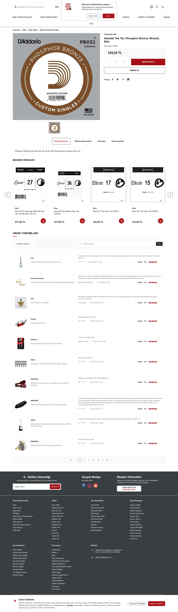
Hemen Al (134, 70)
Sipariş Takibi (56, 578)
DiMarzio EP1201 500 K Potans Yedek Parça (46, 445)
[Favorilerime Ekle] (43, 200)
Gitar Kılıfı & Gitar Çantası (22, 525)
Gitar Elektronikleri (49, 17)
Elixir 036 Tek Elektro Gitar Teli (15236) (66, 212)
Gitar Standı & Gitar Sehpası (23, 516)
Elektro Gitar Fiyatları (20, 555)
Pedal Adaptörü (96, 530)
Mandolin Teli (56, 525)
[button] (7, 194)
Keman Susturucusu (137, 513)
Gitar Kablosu (17, 522)
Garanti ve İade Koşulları (60, 561)
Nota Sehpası (17, 527)
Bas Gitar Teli (56, 511)
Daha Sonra (94, 16)
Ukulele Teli (56, 527)
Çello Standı (134, 522)
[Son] (107, 460)
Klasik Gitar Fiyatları (20, 558)
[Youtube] (95, 485)
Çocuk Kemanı (18, 569)
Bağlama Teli (56, 519)
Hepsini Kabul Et (156, 604)
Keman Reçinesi (136, 511)
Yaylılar (166, 17)
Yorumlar (102, 141)
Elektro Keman (18, 575)
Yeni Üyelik (56, 589)
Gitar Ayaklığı (17, 519)
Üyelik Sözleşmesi (58, 583)
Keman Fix (134, 539)
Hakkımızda (56, 550)
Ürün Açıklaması (61, 141)
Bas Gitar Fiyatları (19, 561)
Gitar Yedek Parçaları (22, 17)
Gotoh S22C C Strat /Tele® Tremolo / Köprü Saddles (49, 364)
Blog (53, 555)
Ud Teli (54, 530)
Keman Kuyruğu (136, 536)
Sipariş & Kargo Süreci (60, 575)
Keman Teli (56, 522)
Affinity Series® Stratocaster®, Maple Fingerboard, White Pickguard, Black (51, 425)
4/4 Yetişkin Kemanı (20, 572)
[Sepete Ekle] (43, 220)
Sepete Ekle (148, 62)
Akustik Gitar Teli (58, 513)
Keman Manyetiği (136, 527)
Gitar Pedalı (95, 513)
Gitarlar (126, 17)
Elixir (17, 208)
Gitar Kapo (16, 530)
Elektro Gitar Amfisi (97, 508)
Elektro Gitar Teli (57, 508)
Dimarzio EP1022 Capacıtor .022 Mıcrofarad (46, 343)
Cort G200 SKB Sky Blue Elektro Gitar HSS (46, 262)
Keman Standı (135, 519)
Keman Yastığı (135, 505)
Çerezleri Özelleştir (137, 604)
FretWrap (16, 513)
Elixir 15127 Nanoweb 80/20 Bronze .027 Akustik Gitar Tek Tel (29, 212)
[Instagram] (90, 485)
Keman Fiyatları (18, 567)
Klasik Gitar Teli (57, 516)
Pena (15, 505)
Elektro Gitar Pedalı (98, 516)
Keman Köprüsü (136, 525)
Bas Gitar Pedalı (96, 519)
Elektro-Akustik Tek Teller (49, 30)
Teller (24, 30)
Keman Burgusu (136, 530)
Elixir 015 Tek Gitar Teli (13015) (145, 211)
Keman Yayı (134, 516)
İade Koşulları (118, 141)
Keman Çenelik (135, 533)
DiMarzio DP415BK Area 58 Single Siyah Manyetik (48, 405)
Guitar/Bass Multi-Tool (38, 323)
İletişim (54, 553)
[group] (56, 76)
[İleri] (102, 460)
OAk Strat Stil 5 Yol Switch (40, 303)
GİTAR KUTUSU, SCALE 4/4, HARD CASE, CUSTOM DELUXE (49, 384)
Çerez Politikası (57, 569)
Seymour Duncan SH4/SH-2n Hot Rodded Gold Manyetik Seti (52, 282)
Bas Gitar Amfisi (96, 511)
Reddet (70, 605)
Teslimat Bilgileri (57, 581)
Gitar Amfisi (95, 505)
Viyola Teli (55, 536)
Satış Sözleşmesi (58, 558)
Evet (108, 16)
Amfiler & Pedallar (146, 17)
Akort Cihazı (17, 508)
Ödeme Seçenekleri (83, 141)
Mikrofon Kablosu (97, 527)
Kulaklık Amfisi (96, 522)
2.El (91, 23)
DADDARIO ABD (110, 34)
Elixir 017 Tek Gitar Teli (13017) (106, 211)
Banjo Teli (55, 539)
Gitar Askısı (17, 511)
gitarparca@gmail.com (103, 557)
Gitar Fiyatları (17, 550)
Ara (159, 244)
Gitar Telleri (33, 30)
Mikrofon (94, 525)
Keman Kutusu (135, 508)
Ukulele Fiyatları (18, 564)
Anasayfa (16, 30)
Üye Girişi (55, 586)
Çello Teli (55, 533)
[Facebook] (84, 485)
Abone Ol (55, 487)
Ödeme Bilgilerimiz (58, 564)
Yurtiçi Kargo (56, 572)
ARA (57, 7)
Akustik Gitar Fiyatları (20, 553)
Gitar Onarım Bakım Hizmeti (61, 567)
